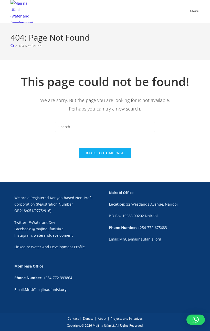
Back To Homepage (105, 153)
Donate (88, 318)
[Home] (12, 45)
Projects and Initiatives (127, 318)
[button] (195, 320)
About (102, 318)
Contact (73, 318)
